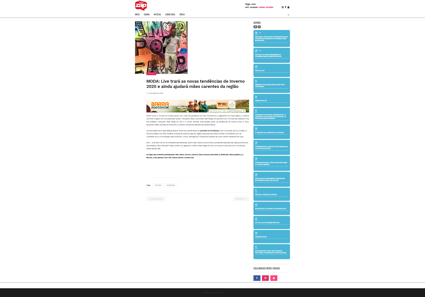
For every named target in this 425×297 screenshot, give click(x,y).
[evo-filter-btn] (255, 26)
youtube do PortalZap (209, 131)
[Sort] (259, 26)
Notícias (158, 185)
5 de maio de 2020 (156, 93)
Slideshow (171, 185)
